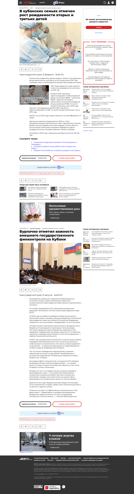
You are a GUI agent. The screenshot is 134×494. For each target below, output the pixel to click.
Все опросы (98, 32)
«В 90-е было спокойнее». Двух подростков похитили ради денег (102, 109)
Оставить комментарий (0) (67, 158)
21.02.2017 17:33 (24, 8)
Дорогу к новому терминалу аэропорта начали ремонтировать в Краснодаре (99, 70)
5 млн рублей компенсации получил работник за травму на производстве (98, 55)
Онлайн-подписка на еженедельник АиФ (96, 458)
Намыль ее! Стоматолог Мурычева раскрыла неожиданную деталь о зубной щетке (102, 265)
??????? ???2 (87, 131)
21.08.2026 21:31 (24, 228)
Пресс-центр (54, 458)
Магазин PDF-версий (74, 458)
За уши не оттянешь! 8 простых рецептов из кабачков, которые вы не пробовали (103, 246)
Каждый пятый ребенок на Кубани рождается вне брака (56, 150)
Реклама (63, 458)
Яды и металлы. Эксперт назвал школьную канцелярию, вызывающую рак (101, 97)
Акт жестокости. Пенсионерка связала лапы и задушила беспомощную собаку (99, 62)
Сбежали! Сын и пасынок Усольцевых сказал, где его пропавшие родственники (103, 104)
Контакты (50, 460)
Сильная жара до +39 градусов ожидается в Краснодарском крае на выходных (98, 78)
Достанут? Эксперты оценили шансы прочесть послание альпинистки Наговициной (103, 239)
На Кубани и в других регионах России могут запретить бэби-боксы (37, 189)
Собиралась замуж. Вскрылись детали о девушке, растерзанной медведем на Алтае (102, 123)
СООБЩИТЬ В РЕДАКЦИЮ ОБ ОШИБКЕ (92, 460)
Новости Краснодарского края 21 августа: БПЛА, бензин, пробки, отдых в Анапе (98, 47)
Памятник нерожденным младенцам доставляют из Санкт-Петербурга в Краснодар (38, 195)
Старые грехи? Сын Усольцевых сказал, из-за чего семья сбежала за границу (102, 91)
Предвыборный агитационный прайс (67, 460)
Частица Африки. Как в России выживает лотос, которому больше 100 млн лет (102, 116)
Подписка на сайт (39, 460)
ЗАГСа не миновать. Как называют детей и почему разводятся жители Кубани (69, 195)
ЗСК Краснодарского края (28, 285)
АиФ (38, 64)
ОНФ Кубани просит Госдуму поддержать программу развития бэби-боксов (69, 189)
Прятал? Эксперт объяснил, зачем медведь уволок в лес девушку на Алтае (102, 252)
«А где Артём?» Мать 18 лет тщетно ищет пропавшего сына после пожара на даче (102, 233)
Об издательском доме (41, 458)
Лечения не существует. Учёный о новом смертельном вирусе (102, 258)
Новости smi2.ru (26, 222)
